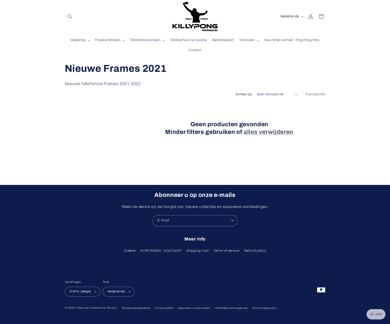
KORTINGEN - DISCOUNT (161, 250)
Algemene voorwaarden (194, 308)
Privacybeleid (164, 308)
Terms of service (226, 250)
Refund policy (255, 250)
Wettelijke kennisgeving (231, 308)
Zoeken (130, 250)
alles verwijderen (268, 132)
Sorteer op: (244, 94)
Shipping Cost (197, 250)
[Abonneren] (232, 220)
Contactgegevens (264, 308)
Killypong (82, 308)
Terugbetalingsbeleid (136, 308)
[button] (70, 16)
